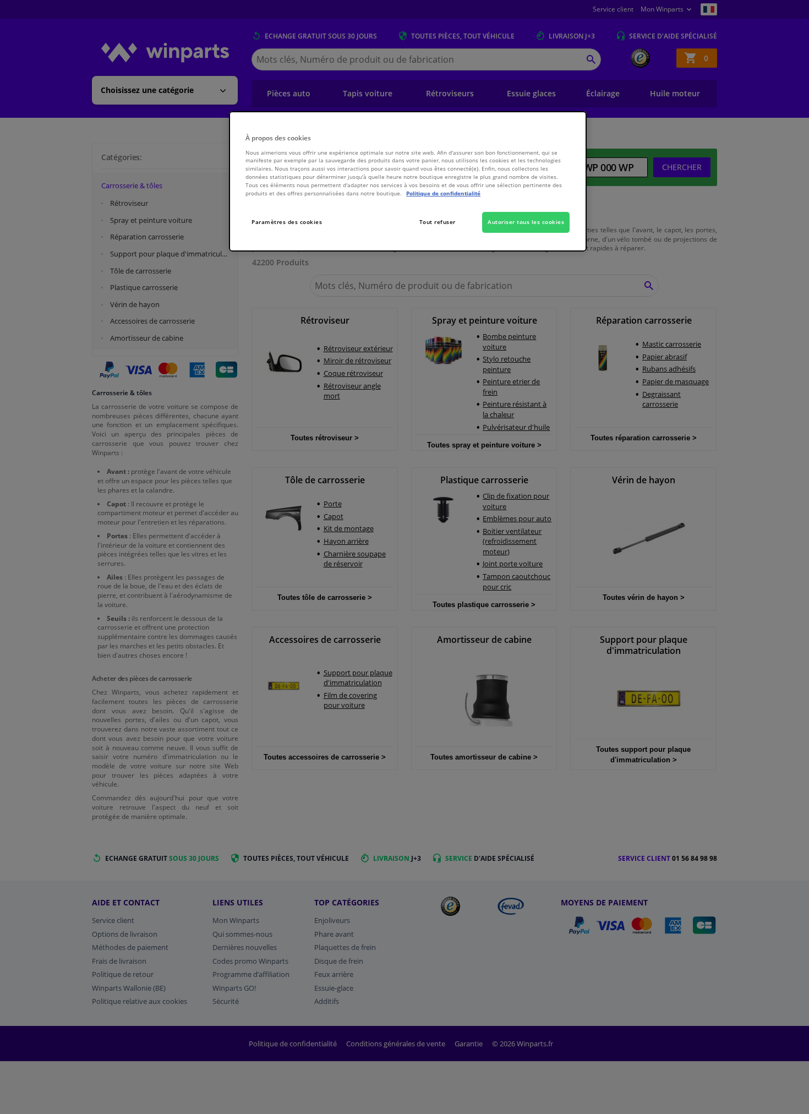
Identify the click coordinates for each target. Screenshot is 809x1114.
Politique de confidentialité (443, 193)
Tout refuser (437, 222)
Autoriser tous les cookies (526, 222)
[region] (408, 181)
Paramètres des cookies (287, 222)
